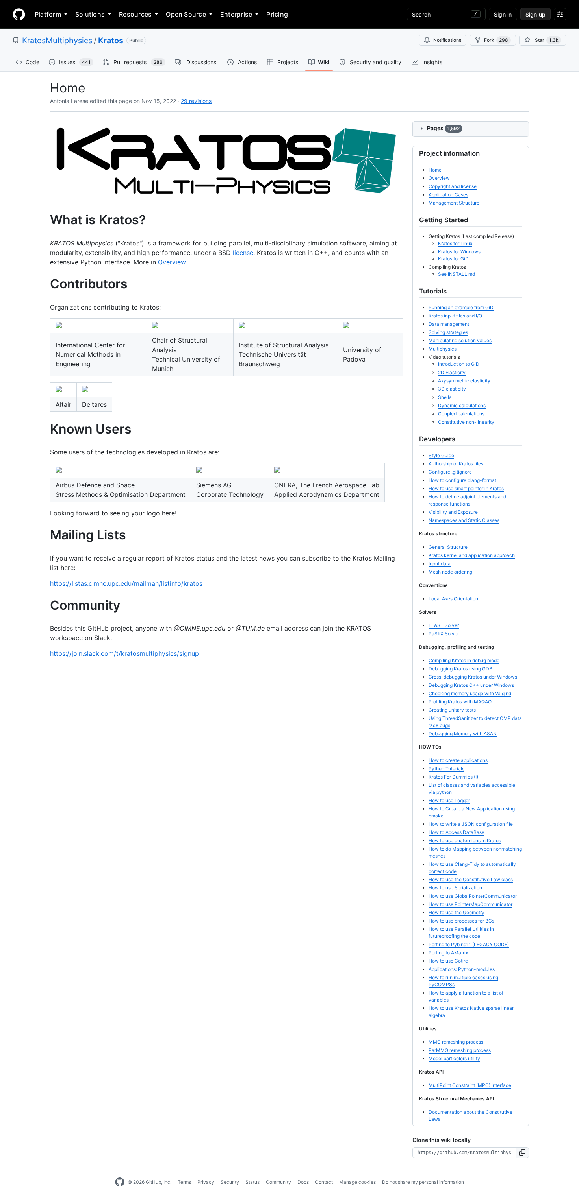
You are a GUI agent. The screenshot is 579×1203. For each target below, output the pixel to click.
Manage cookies (357, 1182)
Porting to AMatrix (448, 953)
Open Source (186, 14)
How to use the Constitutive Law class (471, 879)
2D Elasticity (452, 372)
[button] (522, 1152)
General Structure (448, 547)
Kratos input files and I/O (455, 316)
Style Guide (441, 455)
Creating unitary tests (452, 710)
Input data (440, 563)
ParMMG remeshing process (460, 1050)
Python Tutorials (446, 768)
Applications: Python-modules (462, 969)
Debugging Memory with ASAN (463, 733)
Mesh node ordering (450, 572)
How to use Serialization (455, 888)
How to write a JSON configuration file (471, 824)
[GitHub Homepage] (119, 1182)
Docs (303, 1182)
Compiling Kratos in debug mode (464, 660)
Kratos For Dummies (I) (453, 777)
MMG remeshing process (456, 1042)
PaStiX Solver (444, 634)
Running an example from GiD (461, 307)
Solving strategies (448, 332)
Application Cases (448, 194)
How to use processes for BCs (461, 921)
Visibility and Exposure (453, 512)
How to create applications (458, 760)
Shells (444, 397)
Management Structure (454, 203)
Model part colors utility (454, 1058)
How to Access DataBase (456, 832)
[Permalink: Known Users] (44, 429)
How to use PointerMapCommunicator (470, 904)
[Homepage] (19, 14)
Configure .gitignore (450, 472)
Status (252, 1182)
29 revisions (196, 101)
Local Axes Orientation (453, 599)
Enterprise (236, 14)
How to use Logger (449, 800)
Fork (496, 40)
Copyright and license (453, 186)
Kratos (110, 40)
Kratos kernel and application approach (472, 555)
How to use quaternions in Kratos (465, 840)
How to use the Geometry (456, 912)
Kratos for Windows (459, 252)
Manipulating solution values (460, 340)
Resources (135, 14)
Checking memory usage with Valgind (470, 693)
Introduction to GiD (458, 364)
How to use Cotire (448, 961)
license (243, 252)
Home (435, 170)
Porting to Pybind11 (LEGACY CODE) (469, 944)
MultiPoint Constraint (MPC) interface (470, 1085)
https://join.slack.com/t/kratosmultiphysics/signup (124, 653)
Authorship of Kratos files (456, 464)
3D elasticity (452, 389)
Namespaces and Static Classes (464, 520)
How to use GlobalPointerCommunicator (473, 896)
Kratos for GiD (453, 259)
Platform (48, 14)
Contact (324, 1182)
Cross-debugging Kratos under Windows (473, 677)
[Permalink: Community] (44, 605)
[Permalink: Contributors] (44, 284)
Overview (172, 262)
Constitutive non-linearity (466, 422)
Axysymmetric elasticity (464, 381)
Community (278, 1182)
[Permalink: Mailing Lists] (44, 535)
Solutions (90, 14)
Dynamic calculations (462, 405)
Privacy (205, 1182)
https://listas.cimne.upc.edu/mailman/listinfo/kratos (126, 583)
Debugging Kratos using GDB (460, 669)
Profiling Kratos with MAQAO (460, 702)
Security (230, 1182)
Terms (184, 1182)
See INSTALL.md (456, 274)
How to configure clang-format (462, 480)
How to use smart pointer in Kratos (466, 488)
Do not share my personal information (423, 1182)
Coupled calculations (461, 414)
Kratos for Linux (455, 243)
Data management (449, 324)
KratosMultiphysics (57, 40)
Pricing (277, 14)
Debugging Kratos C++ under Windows (471, 685)
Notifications (447, 40)
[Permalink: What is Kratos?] (44, 220)
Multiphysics (443, 349)
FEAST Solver (444, 625)
